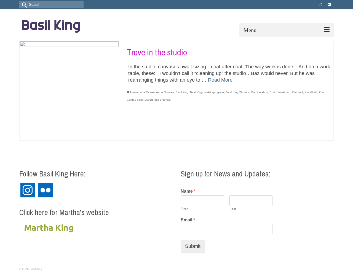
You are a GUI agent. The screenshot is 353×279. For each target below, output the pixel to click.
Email (188, 220)
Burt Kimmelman (280, 92)
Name (188, 191)
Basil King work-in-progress (207, 92)
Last (232, 209)
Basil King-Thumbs (238, 92)
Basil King (182, 92)
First (184, 209)
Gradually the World (304, 92)
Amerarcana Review (142, 92)
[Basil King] (69, 25)
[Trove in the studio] (69, 90)
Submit (192, 246)
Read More (220, 80)
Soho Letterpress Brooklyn (154, 99)
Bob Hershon (259, 92)
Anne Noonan (165, 92)
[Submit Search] (23, 4)
